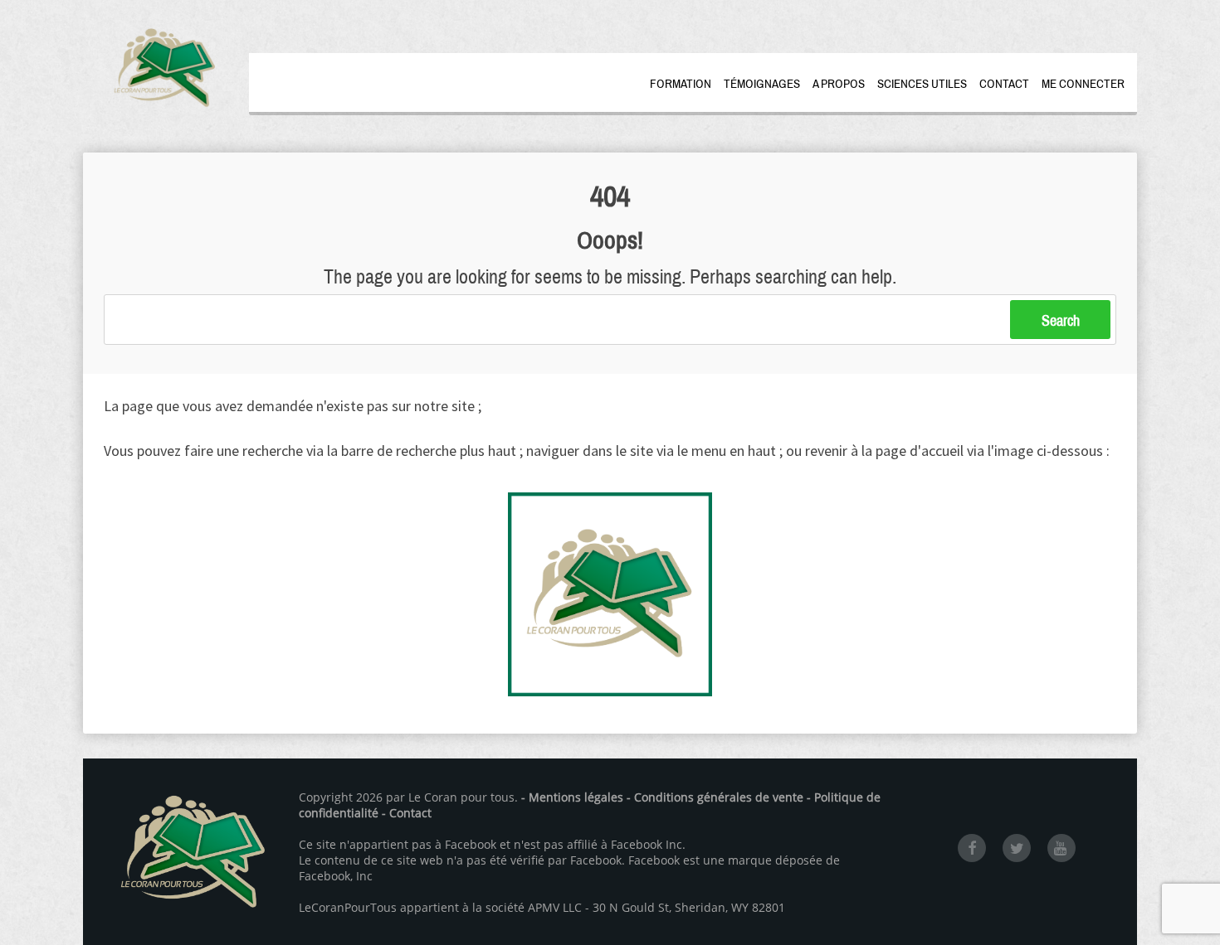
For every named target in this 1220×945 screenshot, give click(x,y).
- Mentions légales (572, 797)
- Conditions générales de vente (715, 797)
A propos (839, 83)
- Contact (407, 813)
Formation (680, 83)
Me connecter (1083, 83)
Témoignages (762, 83)
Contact (1004, 83)
